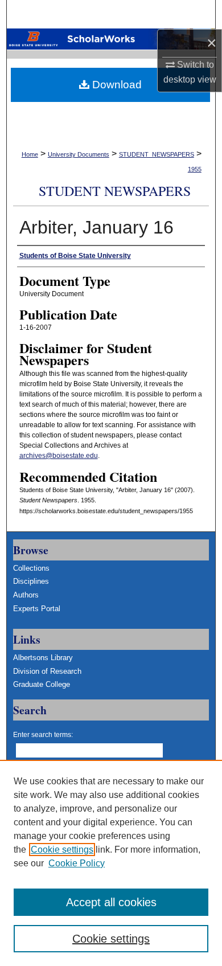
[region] (111, 863)
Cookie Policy (76, 863)
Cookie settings (62, 849)
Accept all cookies (111, 902)
